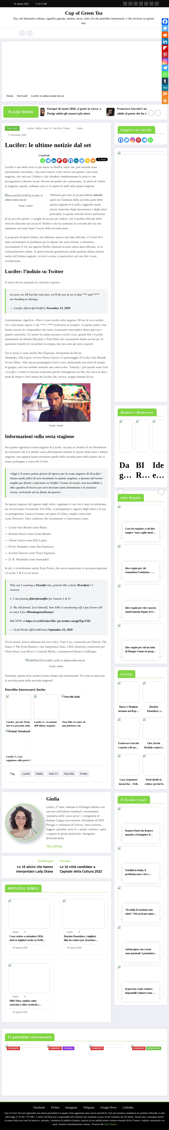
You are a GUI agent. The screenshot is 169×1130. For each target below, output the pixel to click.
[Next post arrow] (106, 867)
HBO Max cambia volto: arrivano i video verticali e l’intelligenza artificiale (24, 1003)
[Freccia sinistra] (150, 112)
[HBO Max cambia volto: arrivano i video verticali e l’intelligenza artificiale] (29, 977)
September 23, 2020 (60, 629)
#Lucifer (41, 585)
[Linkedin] (53, 160)
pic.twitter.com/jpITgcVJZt (73, 621)
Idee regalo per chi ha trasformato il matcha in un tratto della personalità (157, 470)
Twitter (55, 1107)
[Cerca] (22, 33)
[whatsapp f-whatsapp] (157, 4)
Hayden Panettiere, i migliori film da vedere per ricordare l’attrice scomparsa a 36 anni (80, 938)
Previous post (45, 861)
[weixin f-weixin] (146, 4)
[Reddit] (165, 34)
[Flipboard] (59, 160)
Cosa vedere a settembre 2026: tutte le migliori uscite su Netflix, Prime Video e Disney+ (27, 938)
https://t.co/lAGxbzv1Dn (40, 621)
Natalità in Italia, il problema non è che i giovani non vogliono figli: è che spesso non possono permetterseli (140, 873)
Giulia (80, 128)
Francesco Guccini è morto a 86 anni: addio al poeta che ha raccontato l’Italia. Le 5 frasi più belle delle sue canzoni (126, 111)
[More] (93, 160)
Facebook (39, 1107)
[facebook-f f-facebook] (125, 4)
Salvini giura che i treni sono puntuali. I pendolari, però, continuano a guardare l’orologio (140, 952)
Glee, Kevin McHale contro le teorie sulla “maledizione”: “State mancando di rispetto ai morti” (153, 746)
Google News (108, 1107)
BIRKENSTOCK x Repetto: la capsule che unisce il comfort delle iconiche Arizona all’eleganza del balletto (140, 470)
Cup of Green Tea (83, 13)
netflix (38, 128)
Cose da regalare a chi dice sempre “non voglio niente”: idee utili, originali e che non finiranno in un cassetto (140, 531)
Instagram (71, 1107)
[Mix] (165, 94)
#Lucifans (83, 585)
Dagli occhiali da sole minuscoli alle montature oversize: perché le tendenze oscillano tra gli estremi (124, 470)
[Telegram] (48, 160)
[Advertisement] (84, 69)
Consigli (68, 1048)
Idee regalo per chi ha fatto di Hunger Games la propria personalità (141, 650)
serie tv (47, 128)
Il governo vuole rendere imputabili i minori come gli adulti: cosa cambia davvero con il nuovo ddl (140, 991)
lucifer (30, 128)
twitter (66, 128)
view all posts (54, 846)
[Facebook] (70, 160)
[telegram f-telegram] (141, 4)
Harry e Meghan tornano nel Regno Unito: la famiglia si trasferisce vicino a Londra (128, 709)
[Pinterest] (65, 160)
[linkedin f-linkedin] (151, 4)
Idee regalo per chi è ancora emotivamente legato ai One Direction (140, 610)
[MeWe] (76, 160)
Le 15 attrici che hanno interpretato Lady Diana (34, 869)
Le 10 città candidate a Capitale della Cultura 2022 (81, 869)
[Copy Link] (87, 160)
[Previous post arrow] (6, 867)
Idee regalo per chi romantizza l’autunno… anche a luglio (138, 571)
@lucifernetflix (38, 598)
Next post (65, 861)
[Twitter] (81, 160)
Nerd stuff (12, 128)
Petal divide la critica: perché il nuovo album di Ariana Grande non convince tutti (154, 782)
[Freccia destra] (158, 112)
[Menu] (12, 33)
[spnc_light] (29, 33)
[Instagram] (165, 61)
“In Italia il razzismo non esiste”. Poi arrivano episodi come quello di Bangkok (140, 912)
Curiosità (13, 1048)
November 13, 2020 (58, 308)
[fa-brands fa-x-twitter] (130, 4)
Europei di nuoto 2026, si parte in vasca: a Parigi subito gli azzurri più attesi (57, 111)
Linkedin (128, 1107)
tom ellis (57, 128)
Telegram (88, 1107)
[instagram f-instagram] (136, 4)
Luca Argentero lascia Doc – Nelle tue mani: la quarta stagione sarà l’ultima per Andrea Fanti (128, 782)
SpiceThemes (110, 1124)
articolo (97, 195)
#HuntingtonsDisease (40, 612)
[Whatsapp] (42, 160)
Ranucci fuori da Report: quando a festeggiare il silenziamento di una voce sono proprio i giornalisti (139, 833)
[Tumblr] (165, 81)
